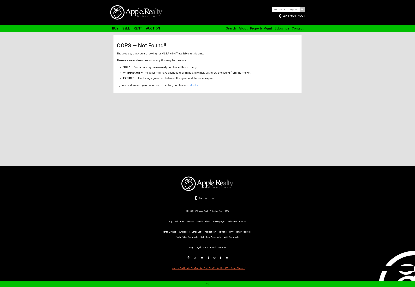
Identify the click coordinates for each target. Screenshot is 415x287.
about (207, 221)
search (199, 221)
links (205, 247)
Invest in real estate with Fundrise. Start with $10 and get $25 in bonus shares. (208, 268)
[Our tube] (202, 258)
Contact (297, 28)
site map (222, 247)
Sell (126, 28)
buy (170, 221)
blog (191, 247)
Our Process (184, 232)
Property (261, 28)
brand (213, 247)
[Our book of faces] (220, 258)
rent (182, 221)
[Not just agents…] (188, 257)
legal (198, 247)
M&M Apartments (231, 237)
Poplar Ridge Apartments (187, 237)
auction (190, 221)
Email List (196, 232)
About (243, 28)
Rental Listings (169, 232)
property (219, 221)
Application (210, 232)
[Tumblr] (208, 258)
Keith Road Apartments (211, 237)
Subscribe (282, 28)
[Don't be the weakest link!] (227, 258)
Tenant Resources (244, 232)
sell (176, 221)
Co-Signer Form (225, 232)
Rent (138, 28)
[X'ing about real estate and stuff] (195, 258)
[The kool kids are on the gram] (214, 258)
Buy (115, 28)
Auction (153, 28)
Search (231, 28)
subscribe (232, 221)
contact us (192, 85)
